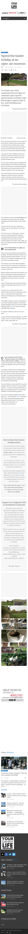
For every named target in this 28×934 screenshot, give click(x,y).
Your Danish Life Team (8, 67)
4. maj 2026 (10, 799)
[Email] (2, 854)
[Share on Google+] (13, 70)
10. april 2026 (11, 806)
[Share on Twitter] (11, 70)
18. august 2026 (11, 898)
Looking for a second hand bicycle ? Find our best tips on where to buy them (15, 823)
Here (12, 306)
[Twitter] (13, 854)
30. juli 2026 (11, 906)
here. (18, 396)
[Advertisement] (14, 34)
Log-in (2, 924)
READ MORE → (4, 789)
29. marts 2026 (18, 67)
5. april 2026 (11, 817)
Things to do (4, 52)
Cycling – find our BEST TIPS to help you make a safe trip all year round (17, 795)
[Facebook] (6, 854)
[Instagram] (10, 854)
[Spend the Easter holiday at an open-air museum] (14, 80)
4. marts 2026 (11, 827)
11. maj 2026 (5, 778)
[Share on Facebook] (9, 70)
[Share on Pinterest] (15, 70)
